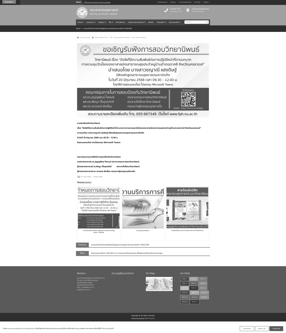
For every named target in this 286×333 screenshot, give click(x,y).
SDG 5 (193, 283)
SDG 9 (202, 288)
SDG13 (185, 297)
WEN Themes (150, 318)
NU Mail (197, 2)
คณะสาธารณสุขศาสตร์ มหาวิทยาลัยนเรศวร (21, 329)
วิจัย (110, 22)
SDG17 (194, 302)
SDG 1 (184, 279)
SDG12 (204, 292)
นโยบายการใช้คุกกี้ (107, 329)
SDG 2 (193, 279)
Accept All (276, 329)
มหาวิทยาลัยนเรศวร (185, 2)
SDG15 (204, 297)
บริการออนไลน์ (174, 22)
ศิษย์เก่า (151, 22)
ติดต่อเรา (173, 2)
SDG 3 (202, 279)
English (206, 2)
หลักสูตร (101, 22)
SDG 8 (193, 288)
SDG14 (194, 297)
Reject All (261, 329)
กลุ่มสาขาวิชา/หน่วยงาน (136, 22)
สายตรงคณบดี (162, 2)
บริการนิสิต (160, 22)
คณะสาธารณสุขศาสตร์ (104, 10)
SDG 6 (202, 283)
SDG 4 (184, 283)
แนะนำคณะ (90, 22)
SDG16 (185, 302)
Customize (247, 329)
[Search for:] (196, 22)
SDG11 (194, 292)
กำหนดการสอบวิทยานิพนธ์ (121, 37)
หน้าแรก (80, 22)
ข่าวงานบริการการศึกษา (138, 37)
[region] (143, 328)
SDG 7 (184, 288)
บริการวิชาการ (120, 22)
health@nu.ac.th (176, 11)
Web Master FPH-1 (102, 37)
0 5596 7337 (175, 9)
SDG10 (185, 292)
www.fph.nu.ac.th (83, 290)
